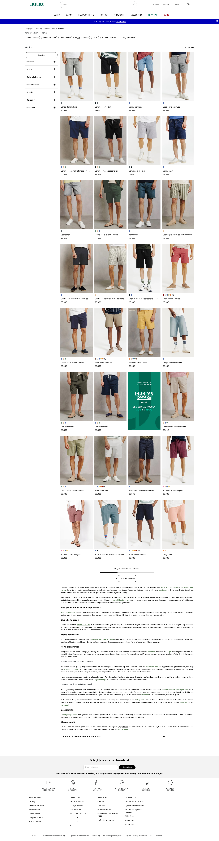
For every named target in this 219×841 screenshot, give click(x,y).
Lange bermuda (169, 554)
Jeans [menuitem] (57, 15)
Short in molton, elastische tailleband (144, 299)
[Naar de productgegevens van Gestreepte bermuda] (178, 76)
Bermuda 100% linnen (138, 362)
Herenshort (74, 818)
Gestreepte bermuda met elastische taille (180, 235)
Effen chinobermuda (171, 299)
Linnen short (65, 37)
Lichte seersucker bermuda (106, 235)
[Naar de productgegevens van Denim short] (178, 140)
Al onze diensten (35, 821)
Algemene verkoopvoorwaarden (136, 836)
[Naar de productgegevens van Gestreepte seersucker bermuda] (76, 268)
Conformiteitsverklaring (106, 820)
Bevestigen (127, 767)
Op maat (30, 61)
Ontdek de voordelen (77, 801)
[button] (90, 55)
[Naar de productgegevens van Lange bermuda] (178, 524)
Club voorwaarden (76, 809)
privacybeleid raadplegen (149, 773)
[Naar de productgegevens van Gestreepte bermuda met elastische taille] (178, 204)
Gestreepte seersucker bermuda (74, 299)
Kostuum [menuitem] (104, 15)
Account (166, 5)
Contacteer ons (34, 813)
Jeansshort (65, 235)
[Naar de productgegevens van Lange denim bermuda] (178, 332)
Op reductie (31, 100)
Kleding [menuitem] (69, 15)
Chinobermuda (32, 37)
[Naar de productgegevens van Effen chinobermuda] (178, 268)
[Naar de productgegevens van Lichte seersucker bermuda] (110, 204)
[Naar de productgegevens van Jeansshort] (76, 204)
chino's (125, 727)
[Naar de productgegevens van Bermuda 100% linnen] (144, 332)
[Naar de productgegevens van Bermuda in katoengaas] (178, 460)
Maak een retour (34, 809)
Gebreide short (67, 426)
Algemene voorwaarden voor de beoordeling (85, 836)
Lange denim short (69, 107)
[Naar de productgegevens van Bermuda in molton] (110, 76)
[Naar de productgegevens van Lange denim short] (76, 76)
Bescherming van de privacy (112, 836)
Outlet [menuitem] (167, 15)
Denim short (168, 171)
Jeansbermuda (49, 37)
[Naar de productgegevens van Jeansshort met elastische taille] (144, 460)
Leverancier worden (104, 809)
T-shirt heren (74, 826)
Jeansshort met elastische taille (142, 490)
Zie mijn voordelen (76, 805)
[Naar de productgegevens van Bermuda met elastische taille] (110, 140)
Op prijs (29, 92)
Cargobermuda (128, 37)
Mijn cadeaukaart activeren (134, 805)
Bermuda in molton (103, 107)
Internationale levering (37, 805)
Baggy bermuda (82, 37)
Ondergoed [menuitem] (119, 15)
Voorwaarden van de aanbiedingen (54, 836)
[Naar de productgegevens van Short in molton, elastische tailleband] (144, 268)
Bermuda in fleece (110, 37)
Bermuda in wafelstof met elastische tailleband (80, 171)
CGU (151, 836)
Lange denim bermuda (172, 362)
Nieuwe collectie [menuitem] (86, 15)
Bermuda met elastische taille (107, 171)
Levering (32, 801)
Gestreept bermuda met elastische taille (111, 299)
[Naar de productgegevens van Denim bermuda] (144, 76)
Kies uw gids (129, 820)
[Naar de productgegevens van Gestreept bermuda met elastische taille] (110, 268)
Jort (95, 37)
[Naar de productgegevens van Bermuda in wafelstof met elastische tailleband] (76, 140)
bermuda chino (83, 625)
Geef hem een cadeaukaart (134, 801)
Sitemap (159, 836)
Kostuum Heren (75, 822)
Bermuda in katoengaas (173, 490)
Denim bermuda (135, 107)
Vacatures (101, 805)
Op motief (30, 107)
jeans (78, 652)
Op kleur (30, 69)
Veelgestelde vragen (36, 817)
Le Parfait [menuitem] (153, 15)
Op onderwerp (32, 84)
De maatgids (129, 824)
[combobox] (98, 4)
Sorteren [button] (190, 47)
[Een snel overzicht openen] (90, 55)
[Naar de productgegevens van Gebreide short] (76, 396)
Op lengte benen (33, 77)
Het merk (101, 801)
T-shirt (181, 715)
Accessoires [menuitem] (136, 15)
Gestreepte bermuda (171, 107)
